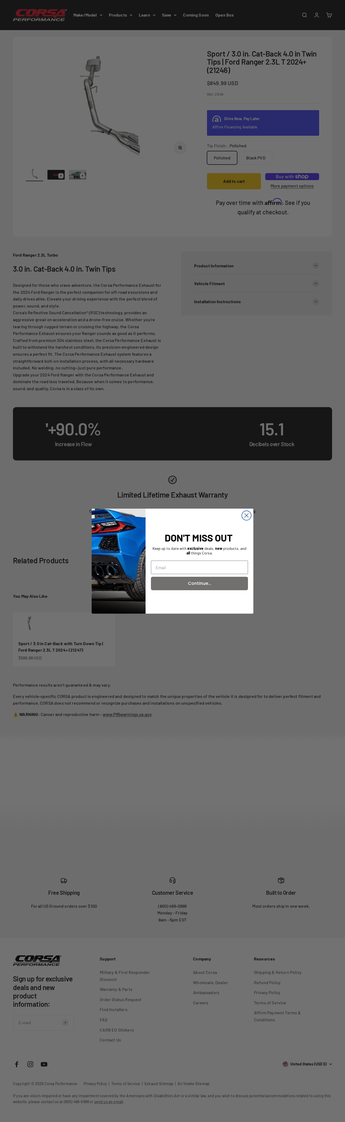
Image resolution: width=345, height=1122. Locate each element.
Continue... (199, 583)
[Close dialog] (246, 515)
